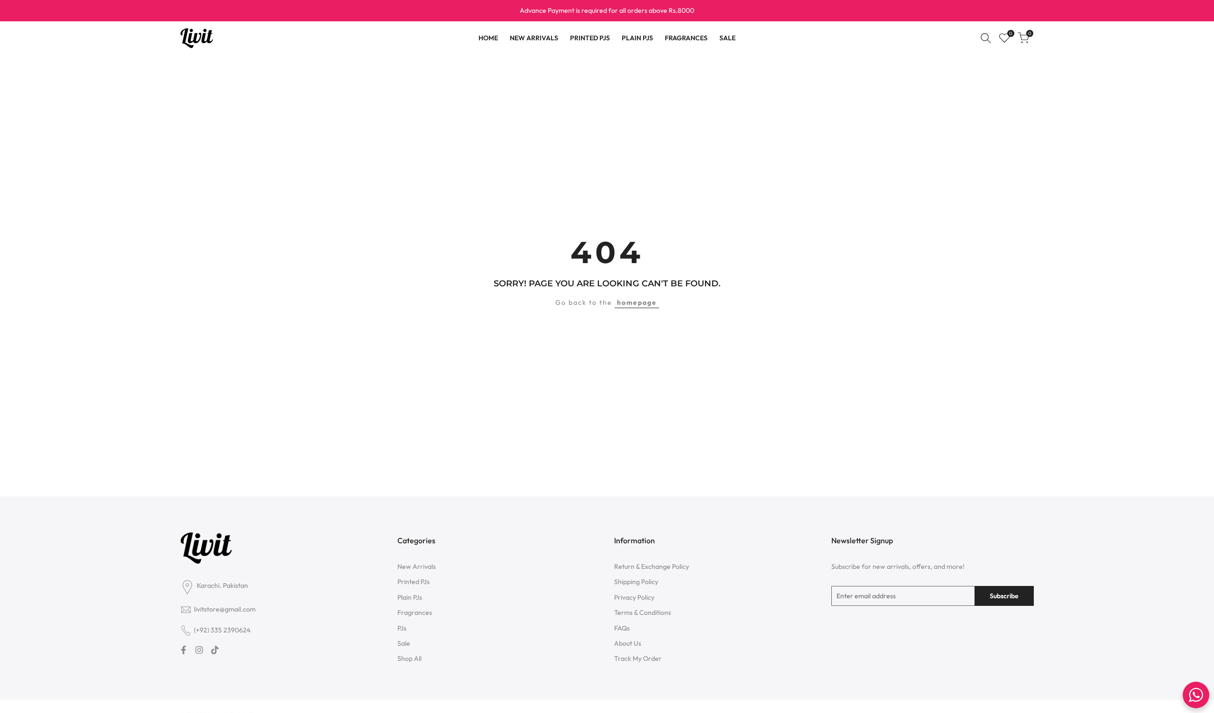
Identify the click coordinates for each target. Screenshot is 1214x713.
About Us (627, 643)
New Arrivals (416, 566)
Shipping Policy (636, 581)
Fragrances (414, 612)
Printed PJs (413, 581)
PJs (401, 628)
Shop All (409, 658)
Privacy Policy (634, 597)
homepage (637, 302)
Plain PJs (409, 597)
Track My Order (638, 658)
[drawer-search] (986, 38)
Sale (403, 643)
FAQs (622, 628)
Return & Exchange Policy (651, 566)
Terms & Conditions (642, 612)
